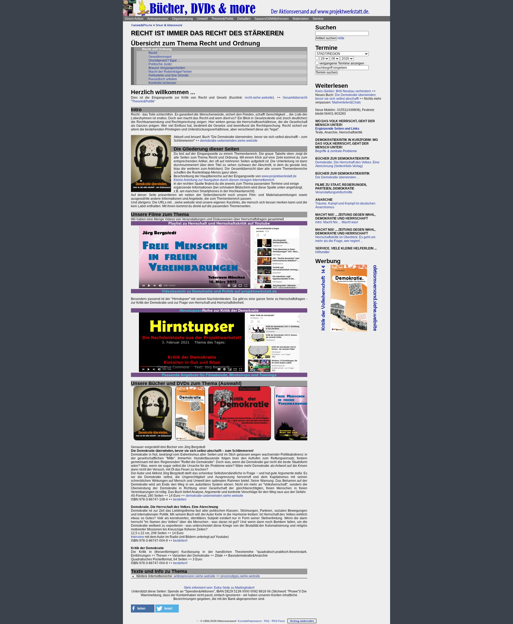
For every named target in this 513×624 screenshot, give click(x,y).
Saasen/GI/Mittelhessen (271, 19)
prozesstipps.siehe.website (240, 576)
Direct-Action (134, 19)
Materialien (301, 19)
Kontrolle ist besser (162, 83)
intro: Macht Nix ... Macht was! (336, 222)
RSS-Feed (278, 620)
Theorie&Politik (222, 19)
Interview (137, 537)
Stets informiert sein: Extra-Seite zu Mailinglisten (219, 588)
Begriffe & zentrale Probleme (336, 151)
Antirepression (157, 19)
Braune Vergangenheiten (167, 68)
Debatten (244, 19)
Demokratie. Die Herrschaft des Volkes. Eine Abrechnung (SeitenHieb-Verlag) (347, 164)
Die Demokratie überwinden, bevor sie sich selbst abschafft (345, 97)
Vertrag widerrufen (302, 620)
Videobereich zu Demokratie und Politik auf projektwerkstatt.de (219, 291)
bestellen (179, 499)
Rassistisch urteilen (163, 79)
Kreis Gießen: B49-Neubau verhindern (343, 91)
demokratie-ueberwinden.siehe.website (229, 140)
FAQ (266, 620)
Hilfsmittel (322, 252)
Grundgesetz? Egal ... (164, 60)
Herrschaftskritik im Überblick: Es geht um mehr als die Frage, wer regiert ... (345, 239)
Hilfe (341, 38)
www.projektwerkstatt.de (279, 176)
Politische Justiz (160, 64)
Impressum (255, 620)
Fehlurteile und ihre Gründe (169, 75)
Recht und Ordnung (157, 49)
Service (318, 19)
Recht (153, 53)
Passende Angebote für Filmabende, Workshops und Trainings (219, 375)
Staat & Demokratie (169, 25)
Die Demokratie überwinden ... (337, 177)
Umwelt (202, 19)
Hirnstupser (190, 310)
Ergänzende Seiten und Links (337, 128)
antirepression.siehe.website (194, 576)
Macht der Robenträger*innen (170, 72)
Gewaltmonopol (160, 57)
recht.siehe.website (259, 97)
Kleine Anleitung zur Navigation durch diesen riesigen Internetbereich (224, 180)
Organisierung (182, 19)
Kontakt (242, 620)
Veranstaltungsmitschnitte (333, 192)
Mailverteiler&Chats (346, 102)
